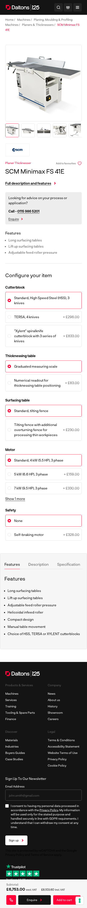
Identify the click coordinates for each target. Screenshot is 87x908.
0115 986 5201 (28, 211)
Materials (11, 740)
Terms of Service (42, 854)
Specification (68, 564)
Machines (24, 19)
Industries (12, 746)
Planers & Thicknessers (38, 24)
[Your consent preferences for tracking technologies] (80, 901)
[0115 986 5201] (11, 900)
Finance (10, 719)
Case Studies (14, 759)
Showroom (55, 712)
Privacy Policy (57, 759)
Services (11, 700)
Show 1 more (15, 499)
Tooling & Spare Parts (20, 712)
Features (12, 564)
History (52, 706)
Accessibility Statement (63, 746)
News (51, 693)
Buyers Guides (15, 753)
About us (54, 700)
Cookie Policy (57, 765)
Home (9, 19)
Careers (53, 719)
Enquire (13, 219)
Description (38, 564)
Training (10, 706)
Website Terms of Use (62, 753)
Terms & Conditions (61, 740)
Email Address (14, 786)
